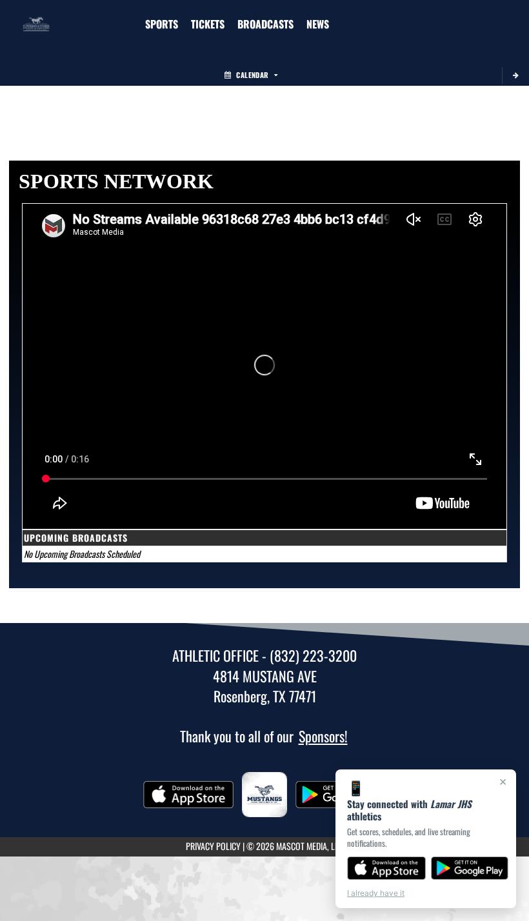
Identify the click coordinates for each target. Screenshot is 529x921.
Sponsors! (323, 736)
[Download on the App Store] (386, 868)
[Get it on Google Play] (470, 868)
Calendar (252, 75)
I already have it (375, 893)
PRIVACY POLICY (213, 846)
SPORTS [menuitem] (161, 24)
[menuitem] (208, 24)
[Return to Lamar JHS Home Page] (36, 16)
